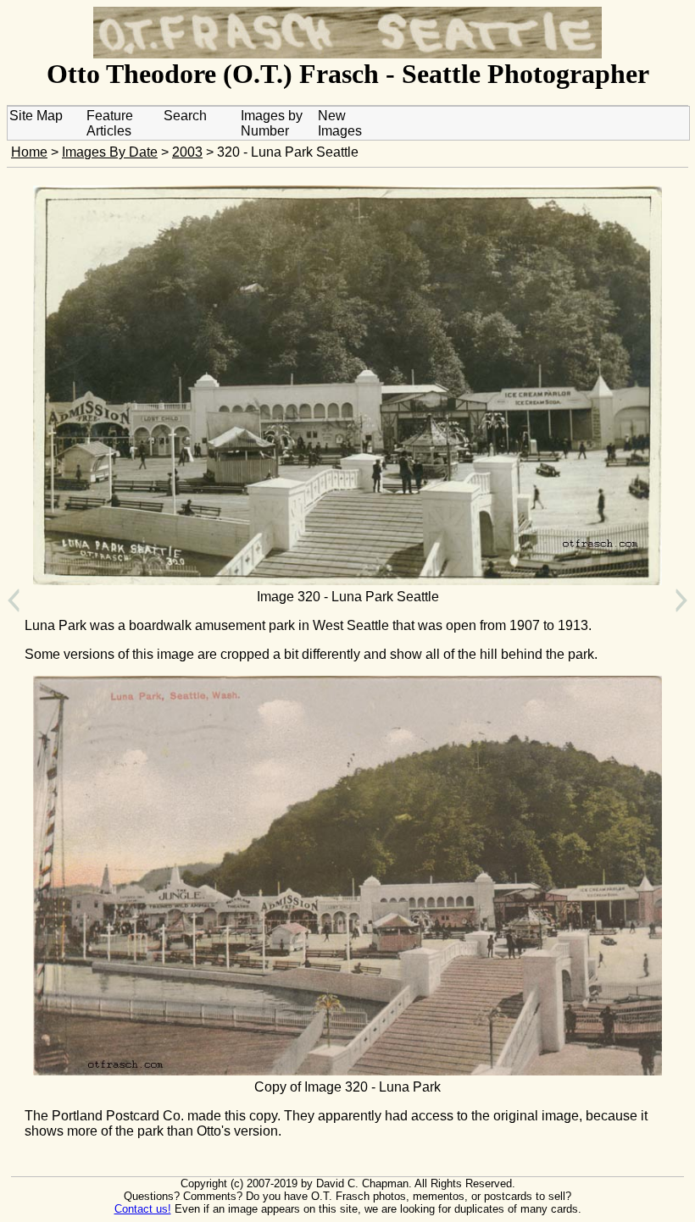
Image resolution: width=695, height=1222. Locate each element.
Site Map (36, 115)
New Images (340, 123)
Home (29, 152)
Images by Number (272, 123)
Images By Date (110, 152)
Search (185, 115)
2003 (187, 152)
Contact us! (142, 1209)
